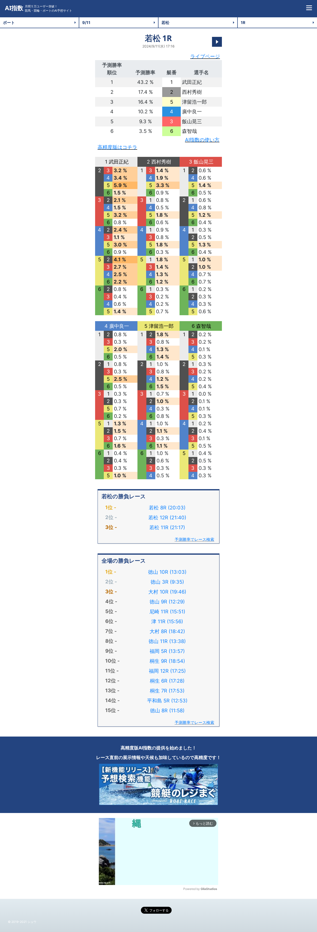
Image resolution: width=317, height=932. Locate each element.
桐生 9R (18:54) (167, 661)
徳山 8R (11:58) (167, 711)
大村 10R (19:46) (167, 592)
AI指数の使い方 (202, 140)
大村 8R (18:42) (167, 631)
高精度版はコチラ (117, 147)
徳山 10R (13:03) (167, 572)
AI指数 (14, 8)
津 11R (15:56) (167, 621)
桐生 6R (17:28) (167, 681)
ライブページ (205, 56)
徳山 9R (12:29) (167, 602)
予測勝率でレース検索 (194, 539)
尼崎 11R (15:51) (167, 612)
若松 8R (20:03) (167, 508)
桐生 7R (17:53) (167, 691)
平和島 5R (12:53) (167, 701)
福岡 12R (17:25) (167, 671)
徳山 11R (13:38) (167, 641)
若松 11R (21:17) (167, 527)
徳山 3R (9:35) (167, 582)
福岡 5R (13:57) (167, 651)
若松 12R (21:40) (167, 518)
